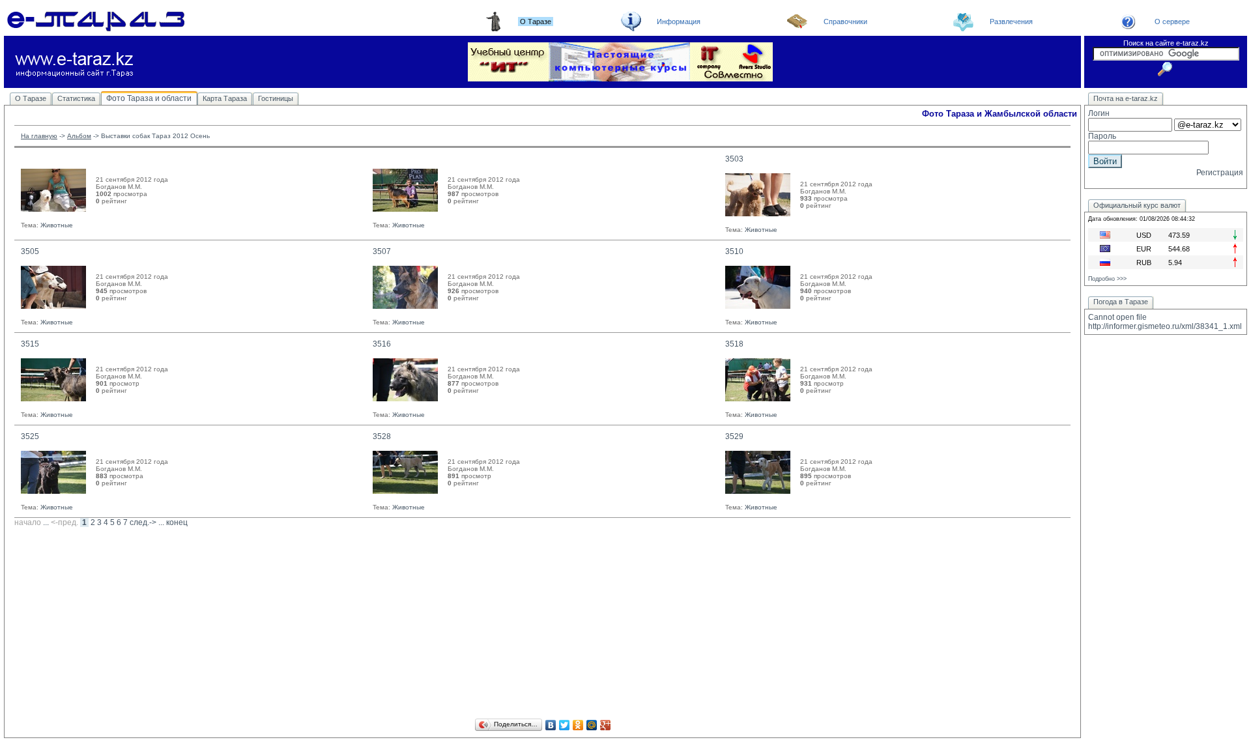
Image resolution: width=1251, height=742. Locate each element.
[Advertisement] (543, 625)
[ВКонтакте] (551, 725)
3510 (734, 251)
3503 (734, 159)
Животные (56, 225)
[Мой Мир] (592, 725)
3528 (382, 436)
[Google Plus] (605, 725)
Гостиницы (275, 98)
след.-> (143, 522)
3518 (734, 344)
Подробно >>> (1107, 279)
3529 (734, 436)
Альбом (79, 135)
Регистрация (1219, 172)
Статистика (76, 98)
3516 (382, 344)
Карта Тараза (225, 98)
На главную (39, 135)
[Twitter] (564, 725)
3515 (30, 344)
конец (177, 522)
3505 (30, 251)
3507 (382, 251)
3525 (30, 436)
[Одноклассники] (578, 725)
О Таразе (30, 98)
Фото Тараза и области (149, 98)
